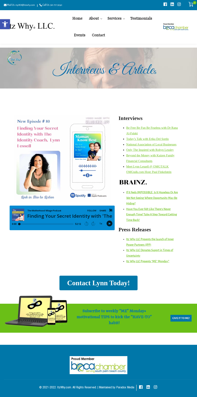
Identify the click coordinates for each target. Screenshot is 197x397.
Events (79, 35)
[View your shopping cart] (191, 5)
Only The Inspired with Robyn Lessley (150, 149)
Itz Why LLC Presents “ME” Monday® (147, 261)
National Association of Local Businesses (151, 144)
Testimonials (141, 19)
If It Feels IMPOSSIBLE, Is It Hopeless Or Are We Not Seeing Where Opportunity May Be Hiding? (152, 198)
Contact (98, 35)
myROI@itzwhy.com (25, 5)
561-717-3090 (56, 5)
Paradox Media (125, 387)
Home (77, 19)
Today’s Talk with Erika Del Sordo (147, 139)
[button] (5, 24)
